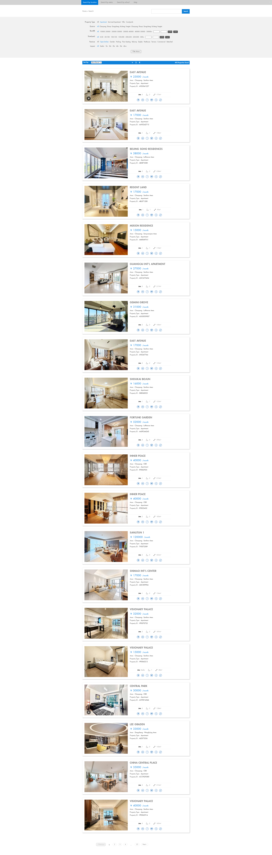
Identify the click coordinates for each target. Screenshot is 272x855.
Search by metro (107, 2)
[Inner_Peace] (138, 483)
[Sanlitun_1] (138, 560)
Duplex (140, 42)
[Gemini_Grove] (138, 330)
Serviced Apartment (114, 22)
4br (117, 46)
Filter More (136, 51)
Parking (118, 42)
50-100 (107, 37)
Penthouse (147, 42)
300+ (142, 37)
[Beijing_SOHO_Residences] (138, 176)
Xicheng (122, 26)
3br (114, 46)
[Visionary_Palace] (138, 637)
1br (106, 46)
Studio (102, 46)
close (270, 2)
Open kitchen (104, 42)
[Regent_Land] (138, 215)
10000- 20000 (105, 32)
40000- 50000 (140, 32)
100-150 (114, 37)
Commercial (161, 42)
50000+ (149, 32)
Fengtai (128, 26)
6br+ (125, 46)
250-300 (136, 37)
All (98, 22)
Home (84, 11)
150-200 (121, 37)
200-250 (129, 37)
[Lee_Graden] (138, 752)
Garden (112, 42)
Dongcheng (115, 26)
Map (135, 2)
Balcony (134, 42)
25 (137, 844)
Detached (170, 42)
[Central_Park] (138, 713)
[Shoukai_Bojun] (138, 407)
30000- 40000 (128, 32)
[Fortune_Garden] (138, 445)
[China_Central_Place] (138, 790)
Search (91, 11)
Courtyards (129, 22)
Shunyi (109, 26)
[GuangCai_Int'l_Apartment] (138, 292)
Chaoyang (103, 26)
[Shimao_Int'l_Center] (138, 598)
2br (110, 46)
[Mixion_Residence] (138, 253)
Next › (145, 844)
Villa (123, 22)
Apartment (103, 22)
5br (121, 46)
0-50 (101, 37)
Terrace (153, 42)
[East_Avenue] (138, 100)
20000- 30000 (117, 32)
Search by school (123, 2)
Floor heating (126, 42)
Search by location (90, 2)
